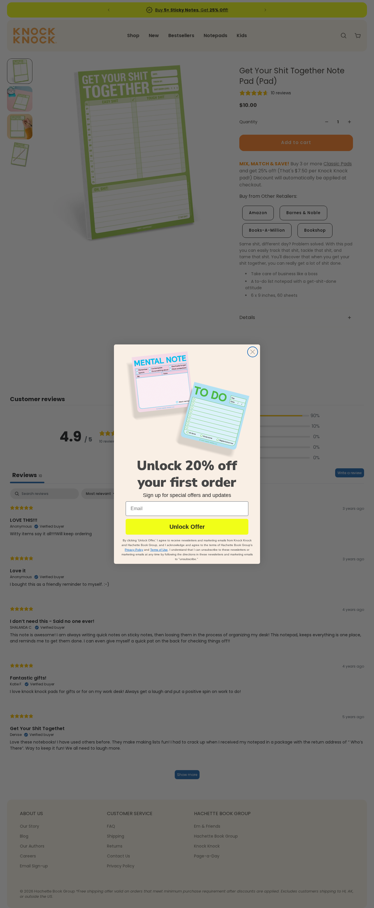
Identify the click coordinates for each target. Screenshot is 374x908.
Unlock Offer (187, 526)
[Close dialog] (252, 352)
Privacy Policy (134, 549)
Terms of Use (159, 549)
